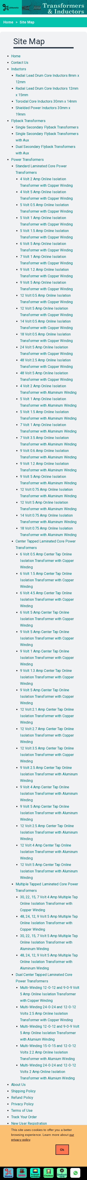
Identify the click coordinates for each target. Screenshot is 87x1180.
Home (8, 22)
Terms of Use (22, 1110)
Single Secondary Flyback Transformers (47, 127)
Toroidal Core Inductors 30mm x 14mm (46, 101)
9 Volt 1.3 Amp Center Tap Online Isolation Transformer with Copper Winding (47, 677)
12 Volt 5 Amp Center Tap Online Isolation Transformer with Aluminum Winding (49, 871)
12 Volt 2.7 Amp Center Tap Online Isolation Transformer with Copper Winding (47, 735)
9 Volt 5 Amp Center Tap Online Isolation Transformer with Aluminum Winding (49, 813)
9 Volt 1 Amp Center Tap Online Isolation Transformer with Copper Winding (47, 657)
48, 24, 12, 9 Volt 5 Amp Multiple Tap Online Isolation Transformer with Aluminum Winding (49, 961)
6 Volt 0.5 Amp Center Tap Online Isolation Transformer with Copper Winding (47, 560)
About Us (18, 1085)
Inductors (18, 69)
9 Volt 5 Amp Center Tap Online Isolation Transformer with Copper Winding (47, 638)
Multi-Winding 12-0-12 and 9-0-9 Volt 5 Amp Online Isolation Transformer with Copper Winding (49, 994)
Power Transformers (27, 159)
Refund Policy (22, 1097)
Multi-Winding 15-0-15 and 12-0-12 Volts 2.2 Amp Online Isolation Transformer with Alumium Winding (48, 1052)
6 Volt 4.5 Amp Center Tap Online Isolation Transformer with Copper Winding (47, 599)
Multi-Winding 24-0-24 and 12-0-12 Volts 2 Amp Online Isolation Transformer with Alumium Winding (48, 1071)
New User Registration (29, 1123)
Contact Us (19, 62)
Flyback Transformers (28, 121)
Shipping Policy (23, 1091)
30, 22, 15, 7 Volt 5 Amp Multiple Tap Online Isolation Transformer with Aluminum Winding (49, 942)
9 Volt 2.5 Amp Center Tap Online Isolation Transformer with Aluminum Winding (49, 774)
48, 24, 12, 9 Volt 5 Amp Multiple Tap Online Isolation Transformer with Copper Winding (49, 923)
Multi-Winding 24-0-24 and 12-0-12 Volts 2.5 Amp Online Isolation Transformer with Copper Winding (48, 1013)
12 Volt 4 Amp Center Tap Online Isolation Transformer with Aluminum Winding (49, 851)
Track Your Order (24, 1117)
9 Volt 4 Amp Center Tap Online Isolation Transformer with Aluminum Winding (49, 793)
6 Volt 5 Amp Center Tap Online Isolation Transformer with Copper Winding (47, 618)
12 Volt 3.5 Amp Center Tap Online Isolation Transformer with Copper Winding (47, 754)
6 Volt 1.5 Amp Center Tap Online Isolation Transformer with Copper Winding (47, 580)
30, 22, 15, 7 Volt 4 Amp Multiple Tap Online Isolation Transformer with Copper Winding (49, 903)
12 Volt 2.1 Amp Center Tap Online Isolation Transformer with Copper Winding (47, 716)
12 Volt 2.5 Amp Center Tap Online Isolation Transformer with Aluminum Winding (49, 832)
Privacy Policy (22, 1104)
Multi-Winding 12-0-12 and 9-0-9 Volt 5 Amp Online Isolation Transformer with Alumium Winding (49, 1032)
